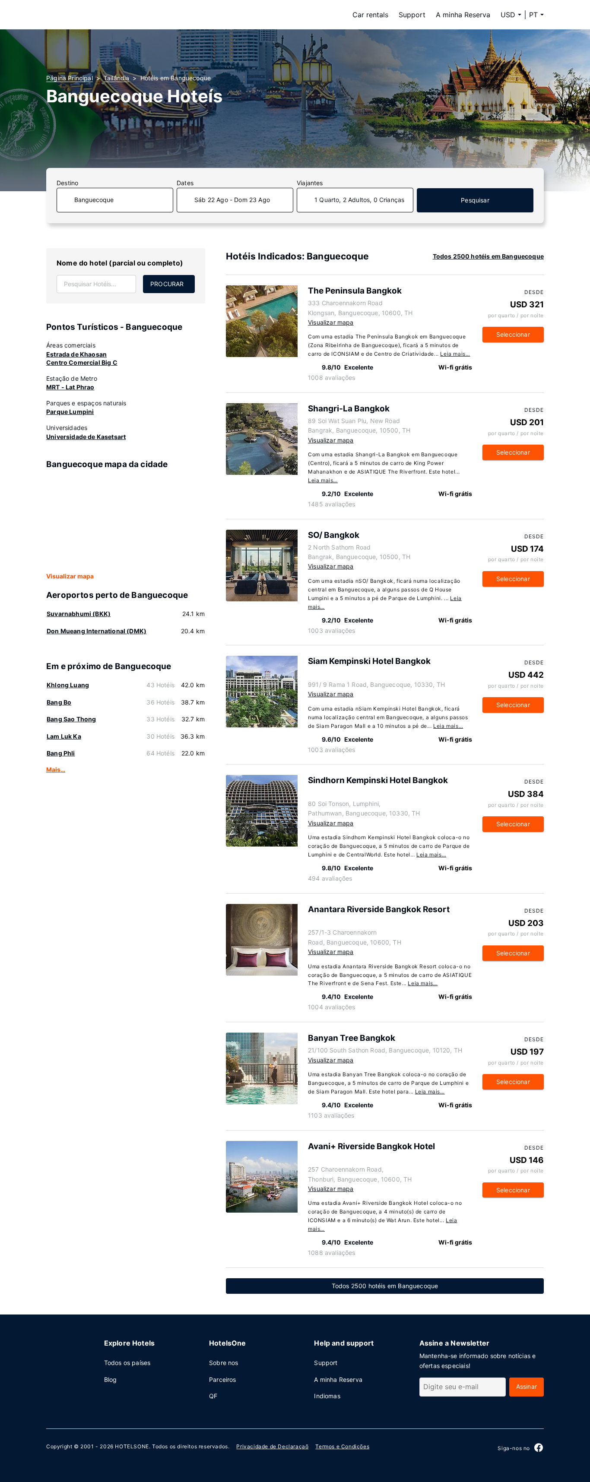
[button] (536, 14)
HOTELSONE (132, 1446)
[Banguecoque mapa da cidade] (125, 521)
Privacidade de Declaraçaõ (272, 1446)
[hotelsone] (100, 14)
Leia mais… (455, 354)
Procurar (167, 284)
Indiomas (327, 1396)
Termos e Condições (342, 1446)
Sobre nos (223, 1362)
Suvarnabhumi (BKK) (79, 613)
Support (412, 14)
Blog (110, 1379)
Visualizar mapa (70, 576)
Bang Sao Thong (71, 719)
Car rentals (370, 14)
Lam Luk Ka (64, 736)
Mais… (55, 769)
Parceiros (222, 1379)
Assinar (526, 1386)
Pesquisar (475, 200)
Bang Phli (61, 753)
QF (213, 1396)
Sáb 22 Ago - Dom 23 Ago (232, 199)
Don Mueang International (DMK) (96, 631)
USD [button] (508, 14)
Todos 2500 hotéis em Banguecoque (488, 256)
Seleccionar (513, 334)
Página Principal (69, 78)
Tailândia (117, 78)
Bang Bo (59, 702)
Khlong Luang (68, 685)
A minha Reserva (463, 14)
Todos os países (127, 1362)
